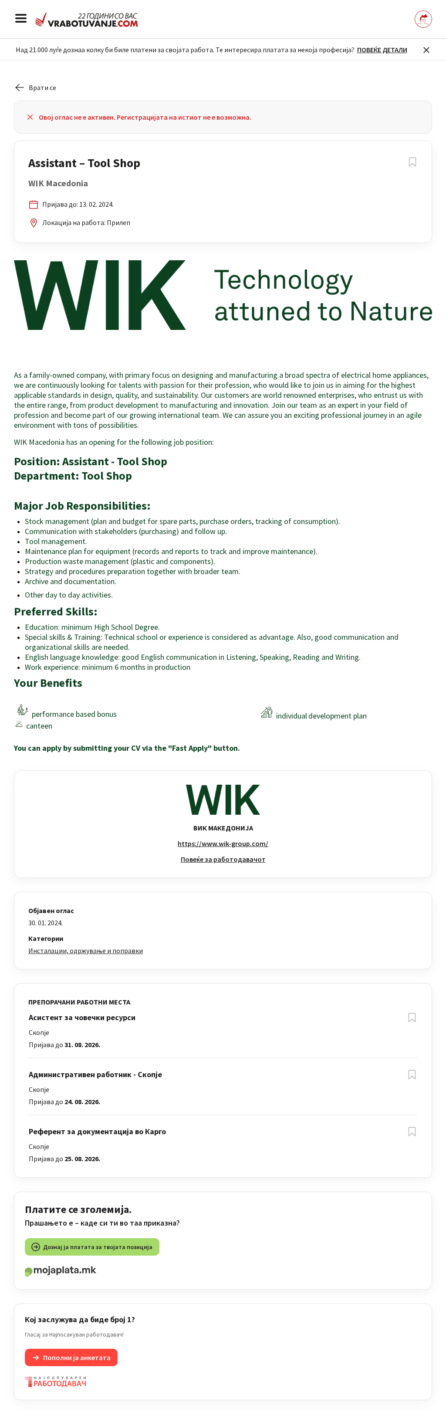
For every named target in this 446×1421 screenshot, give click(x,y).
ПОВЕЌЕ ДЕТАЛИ (382, 49)
